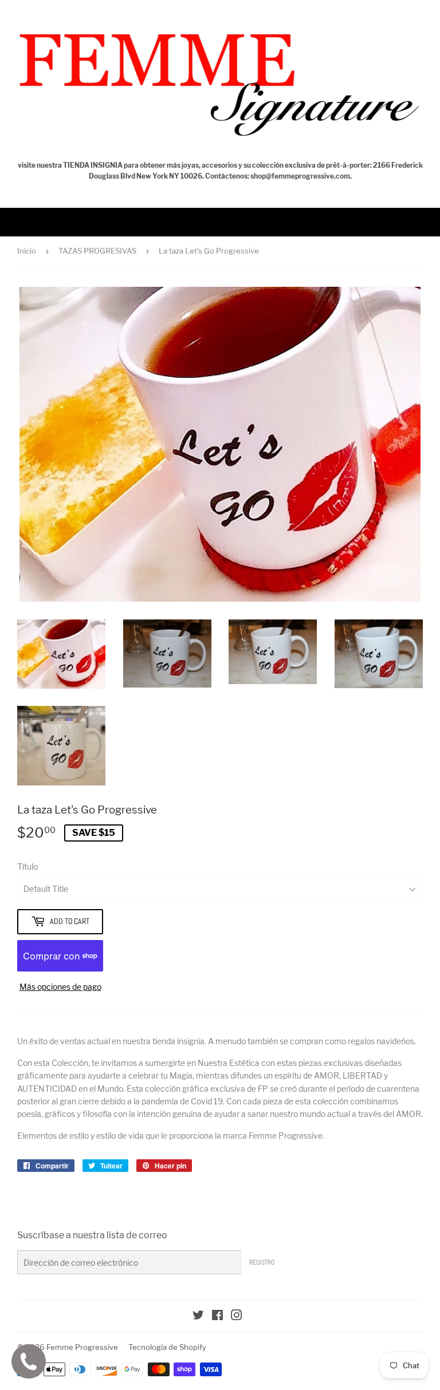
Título (27, 866)
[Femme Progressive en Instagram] (236, 1316)
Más (31, 222)
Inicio (26, 250)
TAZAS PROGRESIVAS (97, 250)
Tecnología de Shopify (167, 1347)
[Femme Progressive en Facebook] (217, 1316)
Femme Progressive (82, 1347)
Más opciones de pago (60, 987)
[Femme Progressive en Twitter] (198, 1316)
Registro (261, 1262)
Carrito (417, 222)
